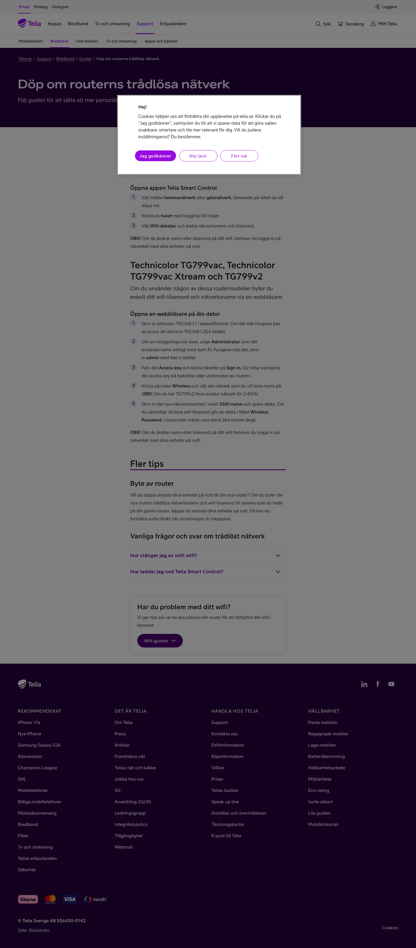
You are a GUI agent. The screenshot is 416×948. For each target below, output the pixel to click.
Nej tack (198, 155)
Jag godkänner (155, 155)
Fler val (239, 155)
